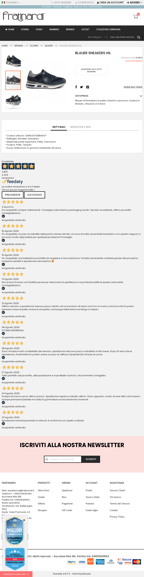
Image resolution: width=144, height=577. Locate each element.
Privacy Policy (117, 516)
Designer (42, 510)
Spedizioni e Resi (80, 127)
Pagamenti (67, 503)
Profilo (89, 490)
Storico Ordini (93, 497)
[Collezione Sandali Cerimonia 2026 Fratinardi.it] (72, 7)
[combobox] (114, 37)
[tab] (59, 127)
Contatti (114, 510)
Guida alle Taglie (133, 87)
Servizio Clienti (117, 490)
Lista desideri (62, 2)
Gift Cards (67, 510)
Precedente (12, 194)
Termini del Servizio (120, 503)
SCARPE (34, 45)
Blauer (49, 45)
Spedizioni (67, 490)
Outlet (41, 497)
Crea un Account (112, 2)
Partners (90, 503)
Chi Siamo (115, 497)
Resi (64, 497)
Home (5, 45)
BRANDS (19, 45)
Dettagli (59, 127)
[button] (13, 60)
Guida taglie (92, 510)
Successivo (34, 194)
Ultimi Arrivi (43, 490)
